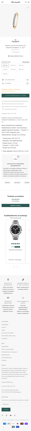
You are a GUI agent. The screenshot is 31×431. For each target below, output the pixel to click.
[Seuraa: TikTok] (15, 415)
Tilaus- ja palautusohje (8, 349)
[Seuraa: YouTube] (10, 415)
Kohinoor (7, 182)
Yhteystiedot (5, 324)
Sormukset (17, 182)
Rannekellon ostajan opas (8, 335)
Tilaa (6, 409)
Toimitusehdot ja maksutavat (9, 352)
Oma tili (4, 327)
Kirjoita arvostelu (15, 205)
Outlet (3, 330)
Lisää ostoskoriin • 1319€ (15, 95)
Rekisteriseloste (6, 355)
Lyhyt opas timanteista (8, 333)
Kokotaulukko (25, 62)
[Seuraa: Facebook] (2, 415)
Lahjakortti (4, 338)
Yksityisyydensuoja (7, 357)
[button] (14, 267)
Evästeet (4, 360)
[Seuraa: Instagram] (6, 415)
